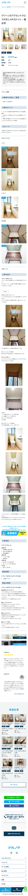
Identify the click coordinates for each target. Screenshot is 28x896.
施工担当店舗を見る (19, 694)
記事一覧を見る (14, 784)
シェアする (15, 806)
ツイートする (15, 802)
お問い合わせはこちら (14, 834)
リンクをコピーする (13, 797)
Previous (2, 35)
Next (25, 35)
